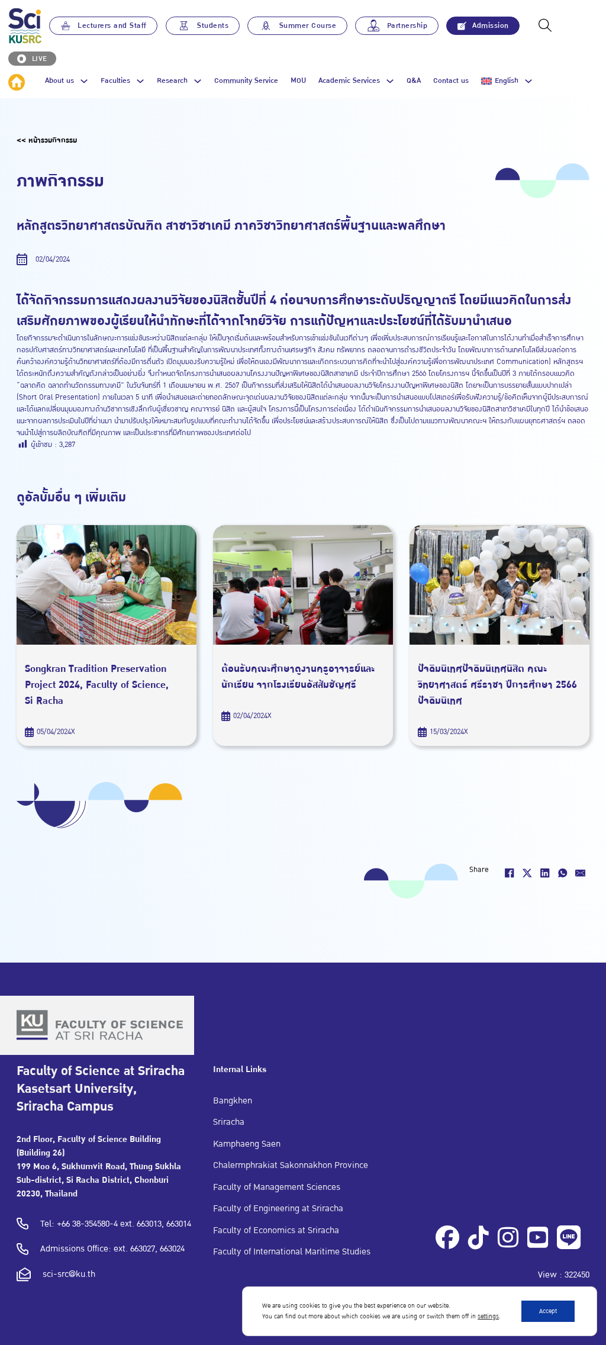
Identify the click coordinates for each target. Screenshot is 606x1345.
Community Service (246, 81)
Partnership (407, 25)
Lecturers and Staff (112, 25)
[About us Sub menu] (84, 81)
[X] (527, 872)
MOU (298, 81)
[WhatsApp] (563, 872)
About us (59, 81)
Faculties (115, 81)
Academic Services (349, 81)
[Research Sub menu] (198, 81)
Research (172, 81)
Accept (548, 1311)
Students (212, 25)
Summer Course (308, 25)
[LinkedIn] (545, 872)
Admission (490, 25)
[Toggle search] (545, 26)
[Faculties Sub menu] (140, 81)
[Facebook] (509, 872)
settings (488, 1316)
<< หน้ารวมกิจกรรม (47, 140)
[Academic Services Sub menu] (390, 81)
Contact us (451, 81)
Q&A (414, 81)
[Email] (580, 872)
